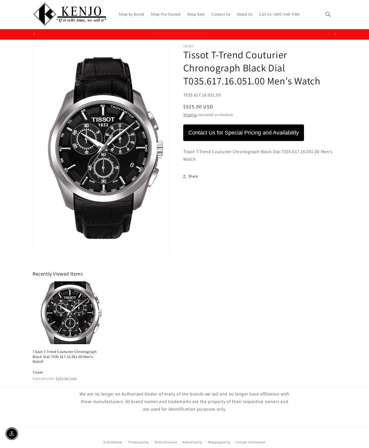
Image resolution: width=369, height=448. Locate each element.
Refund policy (192, 442)
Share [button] (193, 176)
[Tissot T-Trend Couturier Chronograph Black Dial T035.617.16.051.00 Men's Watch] (69, 312)
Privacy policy (139, 442)
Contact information (251, 442)
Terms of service (165, 442)
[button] (328, 14)
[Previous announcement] (34, 34)
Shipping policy (219, 442)
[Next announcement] (335, 34)
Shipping (190, 115)
